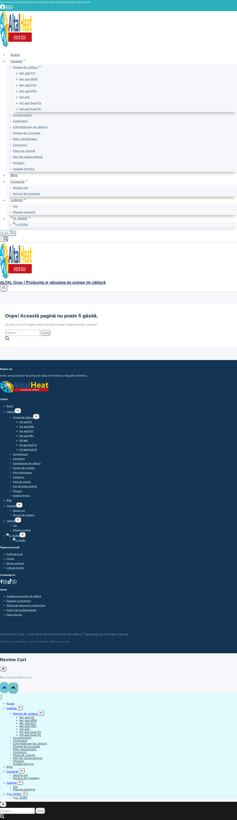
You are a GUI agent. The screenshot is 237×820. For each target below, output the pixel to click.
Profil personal (14, 554)
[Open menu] (3, 287)
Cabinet (10, 520)
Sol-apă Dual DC (30, 109)
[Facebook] (1, 582)
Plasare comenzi (24, 212)
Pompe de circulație (26, 133)
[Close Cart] (3, 669)
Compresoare (22, 115)
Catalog (10, 411)
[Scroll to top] (4, 687)
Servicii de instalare (26, 194)
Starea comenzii (15, 563)
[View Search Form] (4, 239)
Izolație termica (24, 169)
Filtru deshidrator (25, 139)
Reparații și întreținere (18, 600)
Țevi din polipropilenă (28, 157)
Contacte (11, 505)
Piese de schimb (24, 151)
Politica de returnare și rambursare (25, 605)
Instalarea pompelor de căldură (23, 596)
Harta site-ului (14, 614)
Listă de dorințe (15, 567)
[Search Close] (3, 804)
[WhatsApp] (15, 582)
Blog (13, 175)
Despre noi (20, 188)
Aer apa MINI (28, 79)
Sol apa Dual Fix (30, 103)
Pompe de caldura (23, 417)
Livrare (10, 558)
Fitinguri (19, 163)
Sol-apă (24, 97)
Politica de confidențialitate (21, 610)
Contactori (20, 145)
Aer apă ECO (27, 85)
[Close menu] (1, 696)
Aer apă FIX (27, 73)
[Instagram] (5, 582)
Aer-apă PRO (28, 91)
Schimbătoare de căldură (30, 127)
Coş (15, 206)
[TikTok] (10, 582)
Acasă (15, 54)
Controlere (20, 121)
